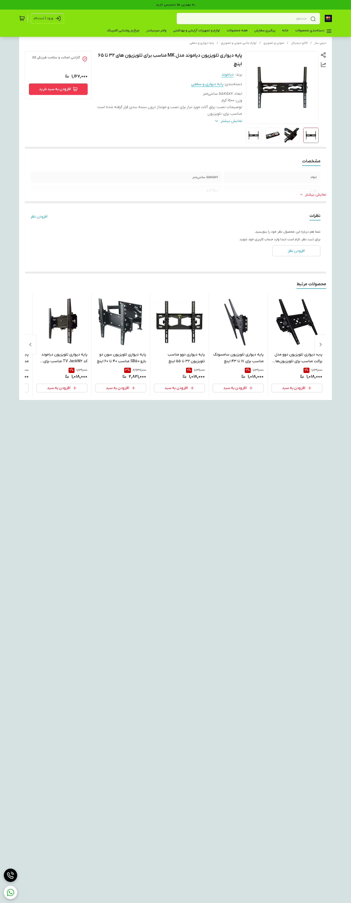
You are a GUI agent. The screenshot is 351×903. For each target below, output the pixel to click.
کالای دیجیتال (299, 43)
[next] (30, 344)
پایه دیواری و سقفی (202, 43)
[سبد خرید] (22, 18)
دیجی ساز (320, 43)
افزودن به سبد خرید (55, 89)
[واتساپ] (10, 892)
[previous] (320, 344)
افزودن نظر (39, 216)
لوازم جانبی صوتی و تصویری (238, 43)
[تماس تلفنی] (10, 875)
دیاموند (228, 74)
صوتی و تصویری (273, 43)
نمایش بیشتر (315, 194)
